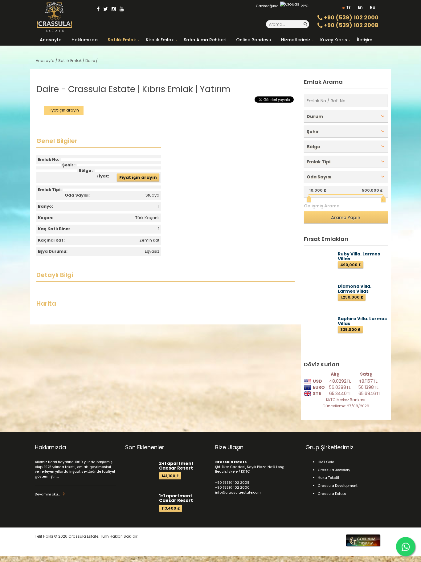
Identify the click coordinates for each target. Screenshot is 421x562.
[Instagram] (114, 9)
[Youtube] (122, 9)
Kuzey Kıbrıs (333, 40)
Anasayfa (51, 40)
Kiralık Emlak (160, 40)
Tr (348, 7)
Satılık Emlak (122, 40)
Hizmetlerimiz (295, 40)
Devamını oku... (47, 494)
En (360, 7)
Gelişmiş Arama (322, 206)
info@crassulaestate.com (238, 492)
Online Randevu (253, 40)
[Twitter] (105, 9)
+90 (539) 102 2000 (350, 17)
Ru (372, 7)
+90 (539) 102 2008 (350, 25)
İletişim (364, 40)
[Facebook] (98, 9)
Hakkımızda (85, 40)
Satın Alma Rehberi (205, 40)
